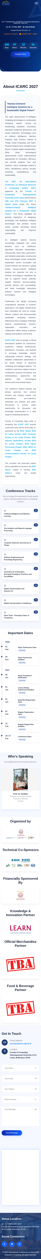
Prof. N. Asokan (20, 794)
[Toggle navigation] (36, 3)
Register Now (20, 54)
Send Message (12, 1133)
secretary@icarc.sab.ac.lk (20, 1044)
